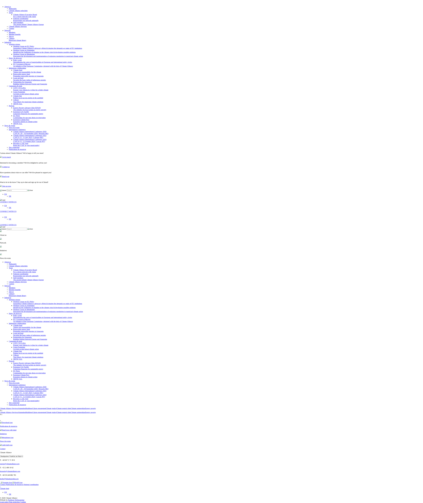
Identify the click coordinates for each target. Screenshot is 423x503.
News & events (9, 126)
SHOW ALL (17, 104)
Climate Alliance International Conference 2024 (29, 140)
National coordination (26, 19)
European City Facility (28, 113)
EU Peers (29, 117)
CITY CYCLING (30, 89)
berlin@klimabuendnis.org (9, 479)
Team (11, 13)
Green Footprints (26, 93)
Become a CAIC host (26, 144)
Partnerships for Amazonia (30, 83)
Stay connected (14, 147)
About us (7, 7)
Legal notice (4, 502)
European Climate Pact (25, 121)
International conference (17, 130)
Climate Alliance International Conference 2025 (29, 136)
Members (12, 32)
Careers (11, 28)
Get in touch (6, 157)
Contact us (6, 167)
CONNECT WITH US (8, 202)
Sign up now (6, 186)
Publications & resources (17, 149)
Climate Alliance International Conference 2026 (30, 132)
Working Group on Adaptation (44, 51)
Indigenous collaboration (17, 68)
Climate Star (28, 97)
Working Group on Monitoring (48, 55)
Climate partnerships (78, 408)
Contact (3, 484)
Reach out (5, 176)
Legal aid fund (29, 79)
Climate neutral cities (63, 408)
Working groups (14, 44)
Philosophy (13, 9)
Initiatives (7, 42)
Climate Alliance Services (18, 26)
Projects (11, 106)
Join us (11, 36)
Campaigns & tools (15, 86)
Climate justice (51, 408)
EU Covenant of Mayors (43, 65)
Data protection (14, 502)
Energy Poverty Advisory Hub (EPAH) (29, 109)
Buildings (29, 408)
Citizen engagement (39, 408)
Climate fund (27, 71)
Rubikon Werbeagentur (16, 500)
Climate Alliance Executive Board (25, 16)
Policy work (42, 61)
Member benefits (14, 34)
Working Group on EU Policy (47, 47)
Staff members (28, 23)
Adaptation (22, 408)
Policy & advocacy (15, 58)
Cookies (23, 502)
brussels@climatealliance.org (10, 471)
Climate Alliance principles (18, 11)
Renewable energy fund (28, 75)
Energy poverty (90, 408)
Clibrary (17, 39)
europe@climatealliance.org (9, 464)
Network (7, 30)
